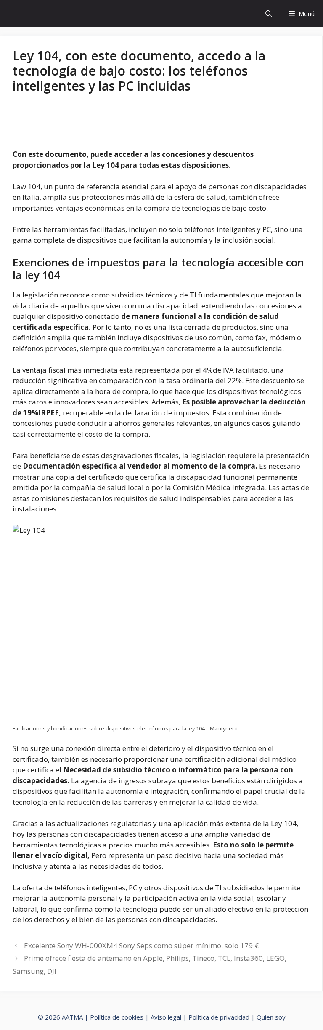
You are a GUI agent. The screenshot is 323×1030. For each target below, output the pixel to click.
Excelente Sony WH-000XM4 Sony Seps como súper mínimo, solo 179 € (141, 945)
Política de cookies (116, 1017)
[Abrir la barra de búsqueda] (268, 13)
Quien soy (271, 1017)
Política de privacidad (218, 1017)
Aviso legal (166, 1017)
